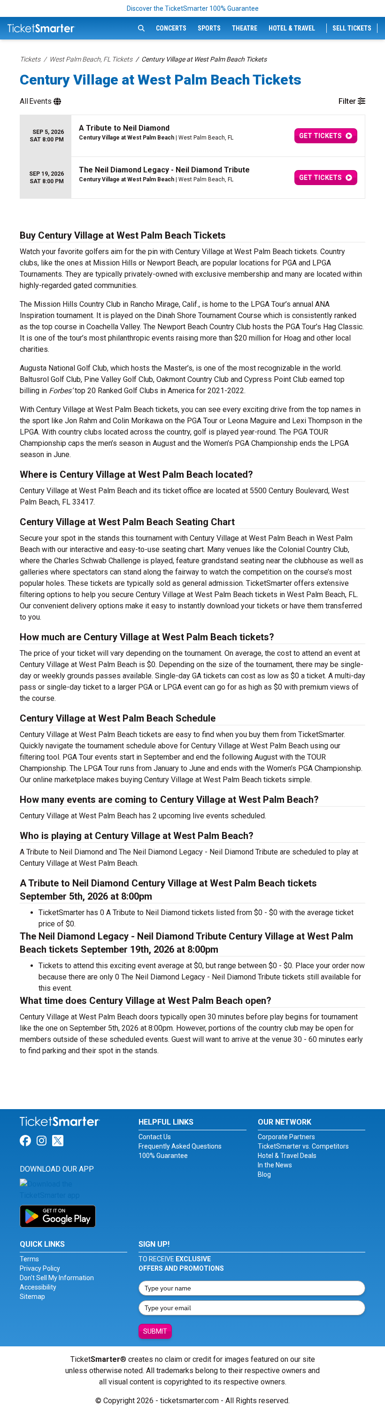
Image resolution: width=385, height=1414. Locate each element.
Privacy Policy (40, 1268)
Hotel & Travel (292, 28)
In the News (275, 1165)
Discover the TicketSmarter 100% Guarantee (193, 8)
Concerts (171, 28)
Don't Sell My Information (57, 1278)
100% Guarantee (163, 1155)
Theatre (244, 28)
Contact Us (155, 1137)
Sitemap (32, 1296)
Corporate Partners (286, 1137)
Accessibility (38, 1287)
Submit (155, 1331)
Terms (29, 1259)
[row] (192, 136)
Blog (264, 1174)
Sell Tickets (351, 28)
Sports (209, 28)
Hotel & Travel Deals (287, 1155)
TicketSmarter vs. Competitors (303, 1146)
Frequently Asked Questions (180, 1146)
